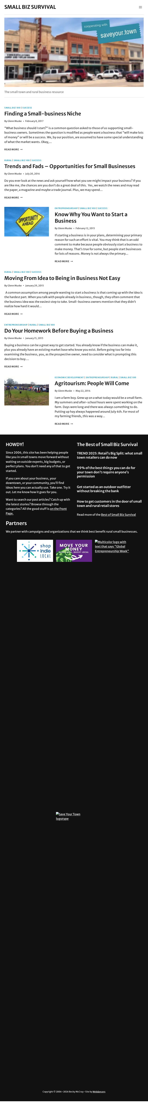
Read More (13, 149)
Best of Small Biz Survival (118, 514)
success (27, 107)
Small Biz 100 (12, 107)
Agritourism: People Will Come (92, 383)
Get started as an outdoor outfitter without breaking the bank (104, 489)
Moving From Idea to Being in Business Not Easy (62, 278)
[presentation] (26, 221)
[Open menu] (140, 7)
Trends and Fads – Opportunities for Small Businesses (69, 166)
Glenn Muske (15, 121)
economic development (69, 377)
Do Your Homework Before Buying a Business (58, 331)
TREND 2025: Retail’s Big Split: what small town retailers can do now (109, 455)
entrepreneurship (66, 208)
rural (8, 160)
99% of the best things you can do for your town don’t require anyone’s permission (106, 472)
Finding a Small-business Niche (42, 113)
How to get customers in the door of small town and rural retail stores (109, 503)
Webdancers (99, 1091)
